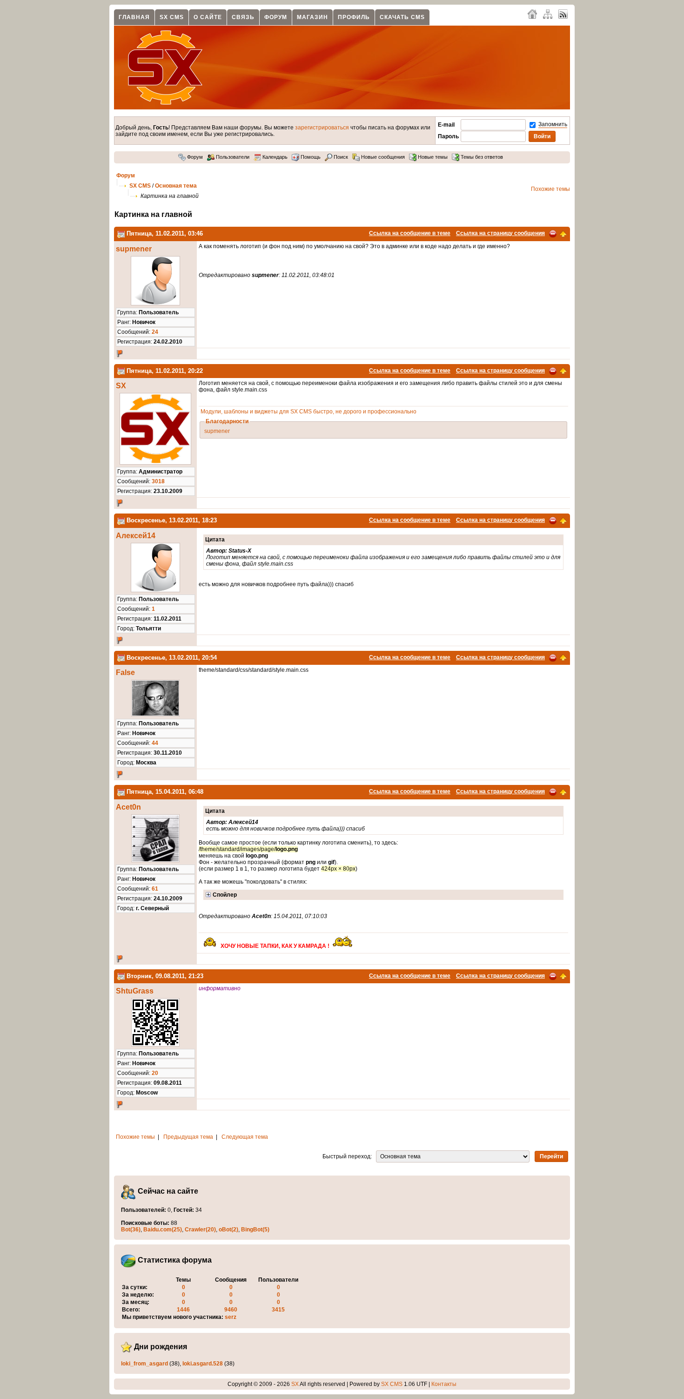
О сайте (208, 17)
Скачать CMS (402, 17)
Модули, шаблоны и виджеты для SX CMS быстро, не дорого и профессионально (308, 411)
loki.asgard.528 (202, 1363)
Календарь (274, 157)
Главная (134, 17)
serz (230, 1317)
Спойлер (225, 895)
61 (155, 888)
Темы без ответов (481, 157)
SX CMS (172, 17)
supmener (134, 249)
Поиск (340, 157)
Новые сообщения (382, 157)
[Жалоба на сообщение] (553, 233)
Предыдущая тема (188, 1137)
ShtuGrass (135, 991)
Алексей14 (135, 536)
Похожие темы (550, 189)
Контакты (443, 1384)
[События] (121, 233)
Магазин (312, 17)
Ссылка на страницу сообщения (500, 233)
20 (155, 1073)
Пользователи (232, 157)
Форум (275, 17)
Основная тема (176, 185)
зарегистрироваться (322, 127)
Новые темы (432, 157)
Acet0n (128, 807)
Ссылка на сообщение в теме (409, 233)
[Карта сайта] (548, 13)
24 (155, 332)
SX (121, 386)
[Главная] (532, 13)
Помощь (310, 157)
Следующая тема (244, 1137)
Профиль (354, 17)
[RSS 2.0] (563, 13)
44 (155, 743)
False (125, 672)
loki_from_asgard (144, 1363)
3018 (158, 481)
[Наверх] (563, 233)
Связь (243, 17)
